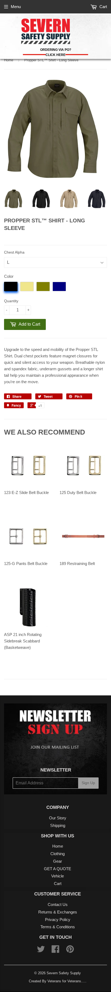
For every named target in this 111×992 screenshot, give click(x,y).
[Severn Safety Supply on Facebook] (55, 950)
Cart (102, 6)
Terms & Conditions (57, 927)
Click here (55, 55)
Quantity (11, 301)
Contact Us (58, 904)
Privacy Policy (57, 919)
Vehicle (57, 876)
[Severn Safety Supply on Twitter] (41, 950)
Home (8, 60)
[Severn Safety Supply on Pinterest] (70, 950)
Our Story (57, 818)
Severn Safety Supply (64, 973)
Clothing (57, 853)
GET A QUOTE (57, 868)
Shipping (57, 825)
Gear (57, 861)
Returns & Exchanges (57, 912)
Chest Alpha (14, 252)
